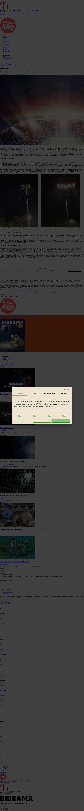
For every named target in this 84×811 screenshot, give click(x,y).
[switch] (34, 416)
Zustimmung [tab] (20, 393)
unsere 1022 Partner (23, 399)
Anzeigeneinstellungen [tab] (49, 393)
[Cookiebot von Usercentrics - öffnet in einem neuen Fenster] (64, 389)
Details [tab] (34, 393)
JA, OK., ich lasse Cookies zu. (61, 420)
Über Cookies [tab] (64, 393)
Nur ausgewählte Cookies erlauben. (42, 420)
